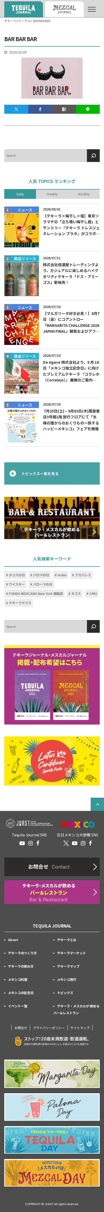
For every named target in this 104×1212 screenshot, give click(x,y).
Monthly (84, 193)
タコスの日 (17, 574)
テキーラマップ (68, 966)
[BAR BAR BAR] (64, 108)
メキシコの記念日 (21, 992)
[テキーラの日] (52, 1140)
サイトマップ (80, 1027)
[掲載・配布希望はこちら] (52, 684)
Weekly (52, 193)
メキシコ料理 (17, 979)
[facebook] (37, 843)
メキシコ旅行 (66, 979)
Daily (20, 193)
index (62, 574)
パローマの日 (42, 584)
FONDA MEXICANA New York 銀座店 (36, 593)
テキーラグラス (20, 602)
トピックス (65, 992)
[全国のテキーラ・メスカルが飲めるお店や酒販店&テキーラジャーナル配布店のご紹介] (52, 892)
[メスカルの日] (52, 1173)
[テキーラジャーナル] (23, 9)
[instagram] (30, 843)
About (13, 939)
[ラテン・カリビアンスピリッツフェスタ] (52, 761)
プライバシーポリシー (49, 1027)
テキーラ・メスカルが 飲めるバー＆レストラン (76, 1009)
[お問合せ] (52, 866)
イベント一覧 (17, 1006)
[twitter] (66, 843)
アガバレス (83, 574)
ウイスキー (17, 584)
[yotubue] (22, 843)
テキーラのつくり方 (22, 953)
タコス (76, 593)
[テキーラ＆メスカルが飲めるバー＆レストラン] (52, 518)
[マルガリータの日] (52, 1074)
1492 (93, 593)
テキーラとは (66, 939)
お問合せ (20, 1027)
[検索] (93, 155)
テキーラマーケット (71, 953)
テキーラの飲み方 (21, 966)
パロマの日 (41, 574)
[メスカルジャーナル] (64, 9)
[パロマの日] (52, 1107)
